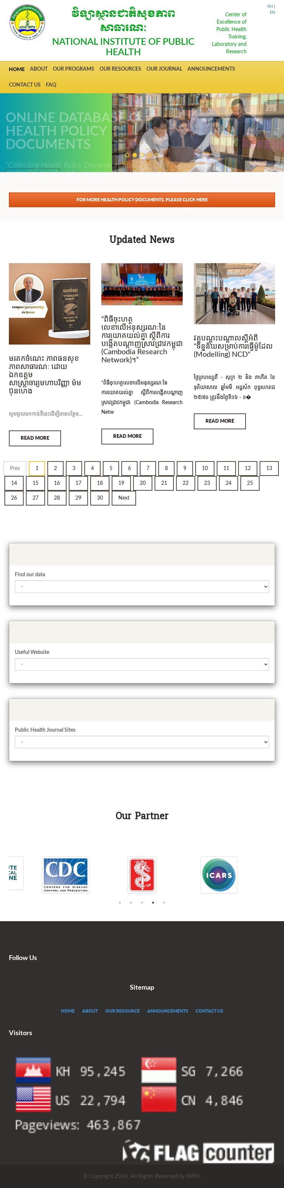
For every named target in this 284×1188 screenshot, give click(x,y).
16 (57, 483)
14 (14, 483)
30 (100, 498)
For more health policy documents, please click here (142, 199)
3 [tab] (142, 902)
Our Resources (120, 69)
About (39, 69)
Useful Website (32, 652)
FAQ (51, 85)
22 (186, 483)
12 (248, 468)
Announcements (211, 69)
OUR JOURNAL (164, 69)
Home (17, 69)
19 (121, 483)
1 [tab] (120, 902)
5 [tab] (164, 902)
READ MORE (35, 438)
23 (207, 483)
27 (35, 498)
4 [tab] (153, 902)
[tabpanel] (142, 874)
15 (35, 483)
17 (78, 483)
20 (143, 483)
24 (228, 483)
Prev (15, 468)
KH (270, 6)
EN (272, 12)
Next (123, 498)
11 (226, 468)
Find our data (30, 574)
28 (57, 498)
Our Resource (122, 1011)
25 (250, 483)
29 (78, 498)
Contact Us (25, 85)
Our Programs (73, 69)
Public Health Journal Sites (45, 730)
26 (14, 498)
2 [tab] (131, 902)
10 (205, 468)
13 (269, 468)
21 (164, 483)
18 (100, 483)
